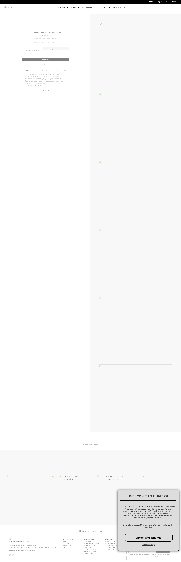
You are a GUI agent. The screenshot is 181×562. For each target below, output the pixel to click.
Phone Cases (118, 7)
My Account (162, 2)
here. (160, 518)
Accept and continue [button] (148, 537)
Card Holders (61, 7)
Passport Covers (88, 7)
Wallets (74, 7)
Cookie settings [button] (148, 544)
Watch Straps (102, 7)
